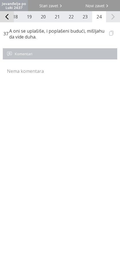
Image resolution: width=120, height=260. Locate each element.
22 (71, 17)
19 (29, 17)
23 (85, 17)
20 (43, 17)
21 (57, 17)
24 (99, 17)
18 (15, 17)
